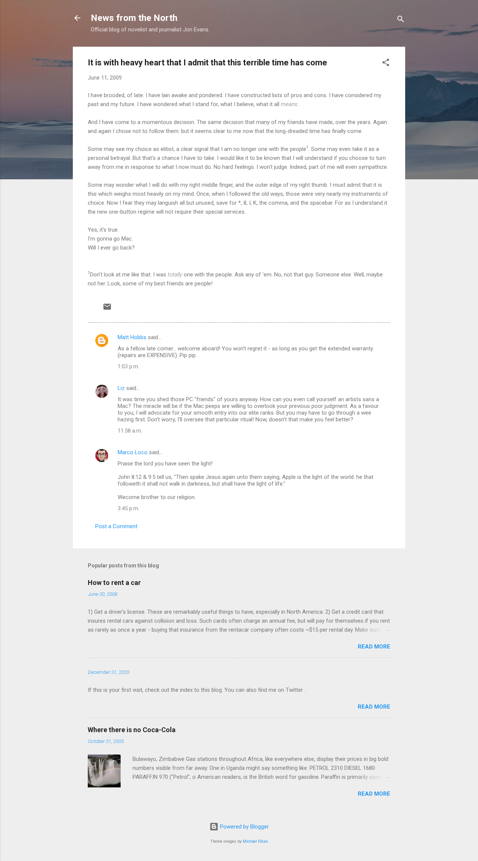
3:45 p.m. (128, 508)
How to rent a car (114, 582)
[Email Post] (107, 309)
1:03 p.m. (128, 366)
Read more (374, 646)
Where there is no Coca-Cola (132, 730)
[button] (385, 63)
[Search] (400, 20)
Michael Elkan (255, 841)
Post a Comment (116, 526)
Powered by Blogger (243, 826)
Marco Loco (133, 452)
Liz (121, 388)
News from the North (134, 18)
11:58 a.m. (130, 430)
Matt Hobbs (132, 337)
